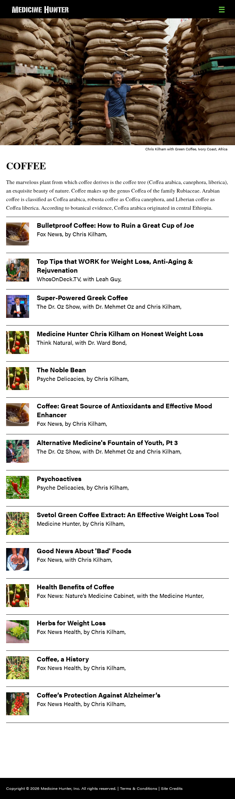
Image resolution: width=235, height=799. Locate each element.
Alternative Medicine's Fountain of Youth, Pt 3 (107, 442)
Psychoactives (59, 478)
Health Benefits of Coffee (75, 586)
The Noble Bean (61, 369)
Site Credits (172, 788)
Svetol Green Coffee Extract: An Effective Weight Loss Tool (128, 514)
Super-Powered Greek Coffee (82, 297)
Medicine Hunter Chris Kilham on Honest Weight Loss (120, 333)
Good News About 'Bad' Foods (84, 550)
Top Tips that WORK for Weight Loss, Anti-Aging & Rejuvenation (115, 265)
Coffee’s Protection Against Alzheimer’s (98, 695)
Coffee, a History (63, 659)
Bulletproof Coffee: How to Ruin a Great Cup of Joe (115, 225)
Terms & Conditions (138, 788)
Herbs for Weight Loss (71, 623)
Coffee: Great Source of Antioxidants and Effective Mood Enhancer (124, 410)
